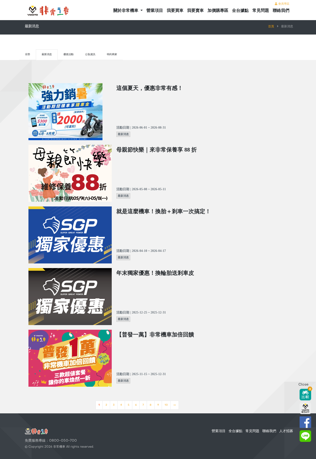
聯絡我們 (281, 11)
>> (174, 405)
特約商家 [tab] (112, 54)
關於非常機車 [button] (126, 11)
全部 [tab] (27, 54)
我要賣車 (195, 11)
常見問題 (260, 11)
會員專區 (283, 4)
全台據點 (240, 11)
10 (166, 405)
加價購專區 (218, 11)
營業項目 (154, 11)
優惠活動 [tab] (68, 54)
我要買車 (175, 11)
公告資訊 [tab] (90, 54)
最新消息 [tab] (47, 54)
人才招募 (286, 431)
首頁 (271, 26)
